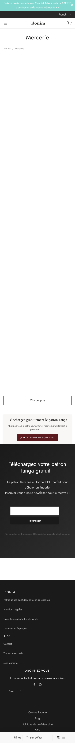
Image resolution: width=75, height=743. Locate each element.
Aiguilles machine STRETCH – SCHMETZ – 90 (16, 318)
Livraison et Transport (15, 628)
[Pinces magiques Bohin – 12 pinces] (19, 238)
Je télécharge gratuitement (37, 437)
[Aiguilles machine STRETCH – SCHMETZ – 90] (19, 294)
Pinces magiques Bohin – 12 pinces (17, 260)
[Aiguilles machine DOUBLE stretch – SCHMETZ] (19, 69)
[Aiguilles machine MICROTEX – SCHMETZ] (19, 125)
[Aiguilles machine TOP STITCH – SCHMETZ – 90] (19, 182)
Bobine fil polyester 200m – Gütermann (51, 316)
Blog (37, 718)
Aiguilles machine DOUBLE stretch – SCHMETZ (14, 93)
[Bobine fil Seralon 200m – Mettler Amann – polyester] (55, 350)
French (63, 15)
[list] (64, 738)
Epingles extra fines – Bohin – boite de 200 (52, 204)
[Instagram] (40, 685)
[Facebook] (34, 685)
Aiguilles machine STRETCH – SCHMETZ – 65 (52, 262)
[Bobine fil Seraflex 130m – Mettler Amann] (19, 350)
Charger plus (37, 400)
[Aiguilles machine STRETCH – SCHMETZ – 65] (55, 238)
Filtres (17, 738)
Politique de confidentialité (37, 724)
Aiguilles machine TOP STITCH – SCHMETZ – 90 (17, 205)
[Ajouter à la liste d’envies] (34, 90)
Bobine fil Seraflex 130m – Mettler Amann (17, 372)
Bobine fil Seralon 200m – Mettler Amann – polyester (53, 374)
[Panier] (69, 23)
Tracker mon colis (13, 653)
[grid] (58, 738)
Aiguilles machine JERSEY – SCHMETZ (51, 92)
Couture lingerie (37, 712)
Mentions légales (12, 609)
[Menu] (5, 23)
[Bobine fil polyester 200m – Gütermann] (55, 294)
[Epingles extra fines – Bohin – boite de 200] (55, 182)
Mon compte (10, 663)
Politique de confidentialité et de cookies (26, 600)
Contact (7, 644)
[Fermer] (72, 5)
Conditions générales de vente (20, 619)
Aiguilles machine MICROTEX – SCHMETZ (13, 149)
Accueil (7, 48)
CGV (37, 730)
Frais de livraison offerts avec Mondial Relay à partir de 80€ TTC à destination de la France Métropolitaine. (37, 5)
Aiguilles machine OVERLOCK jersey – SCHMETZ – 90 (51, 149)
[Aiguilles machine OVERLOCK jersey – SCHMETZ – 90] (55, 125)
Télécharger (35, 520)
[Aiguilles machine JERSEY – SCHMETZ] (55, 69)
